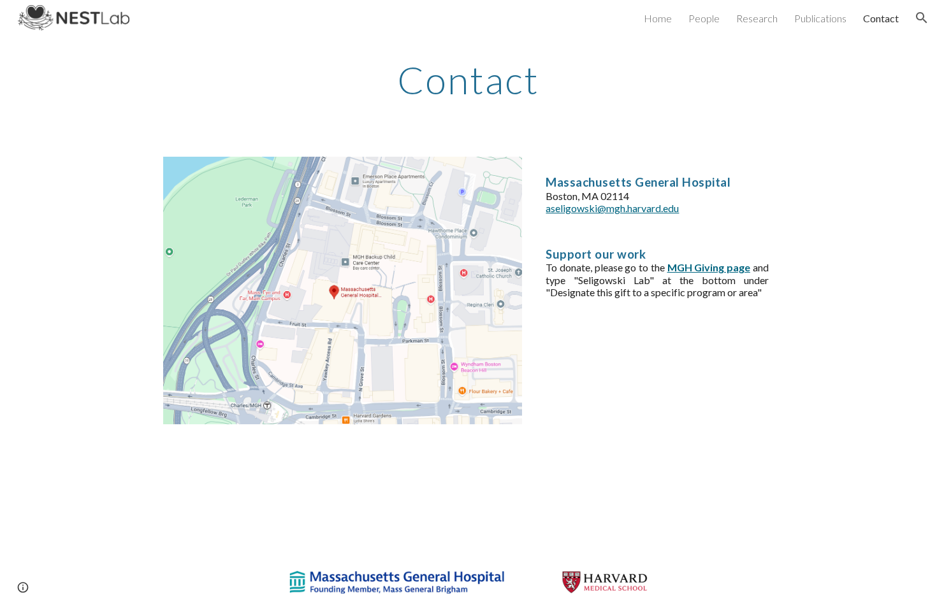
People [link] (704, 18)
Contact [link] (881, 18)
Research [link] (757, 18)
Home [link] (658, 18)
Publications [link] (820, 18)
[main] (468, 80)
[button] (921, 18)
